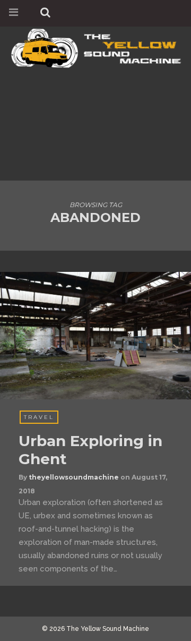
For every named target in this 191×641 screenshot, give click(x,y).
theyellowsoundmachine (74, 477)
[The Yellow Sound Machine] (95, 46)
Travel (39, 417)
